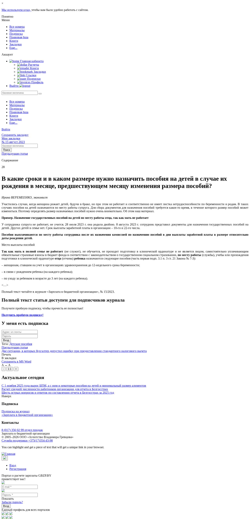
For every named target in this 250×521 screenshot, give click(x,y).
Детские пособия (20, 344)
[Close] (5, 458)
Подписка (16, 33)
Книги (13, 40)
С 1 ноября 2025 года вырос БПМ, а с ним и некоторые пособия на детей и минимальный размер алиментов (74, 385)
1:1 (9, 368)
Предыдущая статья (15, 153)
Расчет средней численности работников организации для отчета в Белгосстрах (55, 389)
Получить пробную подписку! (22, 315)
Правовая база (18, 37)
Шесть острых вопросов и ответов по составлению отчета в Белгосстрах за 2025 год (58, 392)
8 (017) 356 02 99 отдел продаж (22, 430)
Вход (6, 340)
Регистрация (17, 469)
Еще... (13, 47)
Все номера (17, 26)
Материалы (17, 30)
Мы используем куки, (16, 10)
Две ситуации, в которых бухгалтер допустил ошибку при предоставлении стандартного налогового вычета (74, 351)
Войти (6, 129)
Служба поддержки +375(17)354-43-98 (27, 440)
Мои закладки (11, 138)
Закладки (15, 44)
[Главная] (8, 453)
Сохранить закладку (15, 135)
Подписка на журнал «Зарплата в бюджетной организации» (27, 413)
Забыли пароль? (12, 502)
